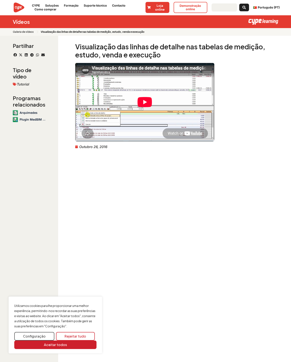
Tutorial (23, 84)
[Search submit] (244, 7)
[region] (55, 325)
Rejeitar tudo (75, 336)
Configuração (34, 336)
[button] (15, 54)
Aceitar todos (55, 344)
